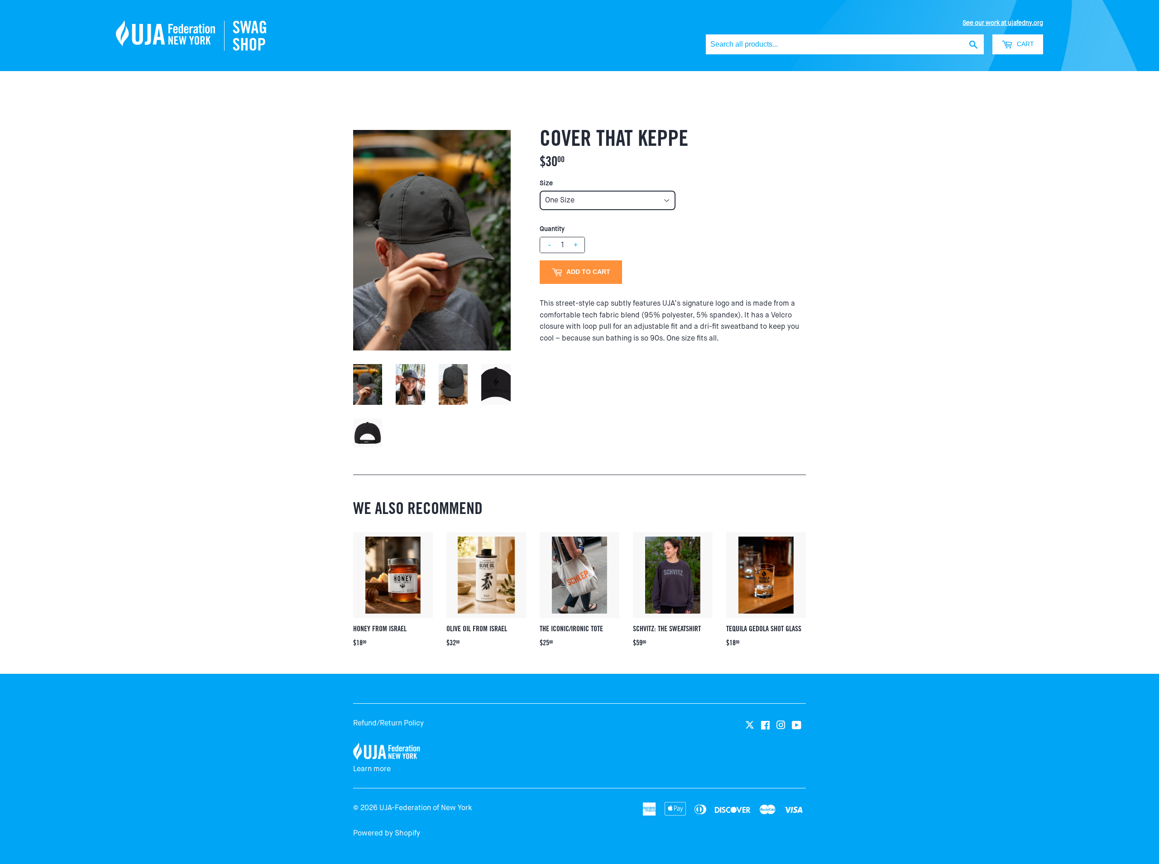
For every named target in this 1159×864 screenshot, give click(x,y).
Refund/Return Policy (388, 723)
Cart (1024, 44)
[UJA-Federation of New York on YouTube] (796, 725)
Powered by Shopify (386, 833)
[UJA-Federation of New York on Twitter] (749, 725)
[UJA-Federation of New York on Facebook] (765, 725)
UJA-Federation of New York (425, 807)
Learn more (372, 768)
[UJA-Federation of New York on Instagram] (780, 725)
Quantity (552, 228)
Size (546, 183)
